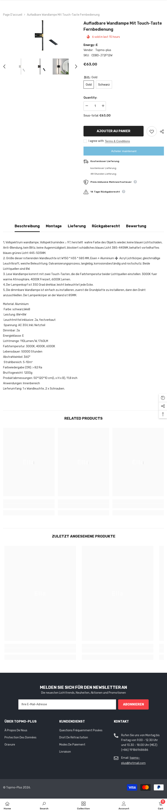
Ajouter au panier (113, 131)
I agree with (96, 141)
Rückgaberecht (106, 226)
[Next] (76, 66)
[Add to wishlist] (152, 131)
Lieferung (77, 226)
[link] (29, 506)
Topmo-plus (103, 50)
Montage (54, 226)
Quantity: (90, 97)
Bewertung (136, 226)
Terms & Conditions (117, 141)
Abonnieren (133, 704)
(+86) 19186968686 (134, 750)
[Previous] (4, 66)
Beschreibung (27, 226)
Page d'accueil (12, 14)
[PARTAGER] (160, 131)
